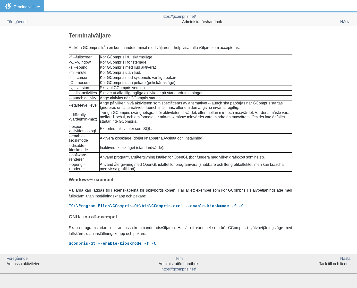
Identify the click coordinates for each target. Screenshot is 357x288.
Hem (178, 258)
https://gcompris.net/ (179, 16)
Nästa (345, 22)
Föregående (17, 22)
